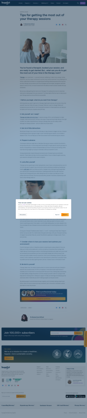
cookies (23, 204)
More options (23, 214)
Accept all (65, 214)
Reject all (57, 214)
